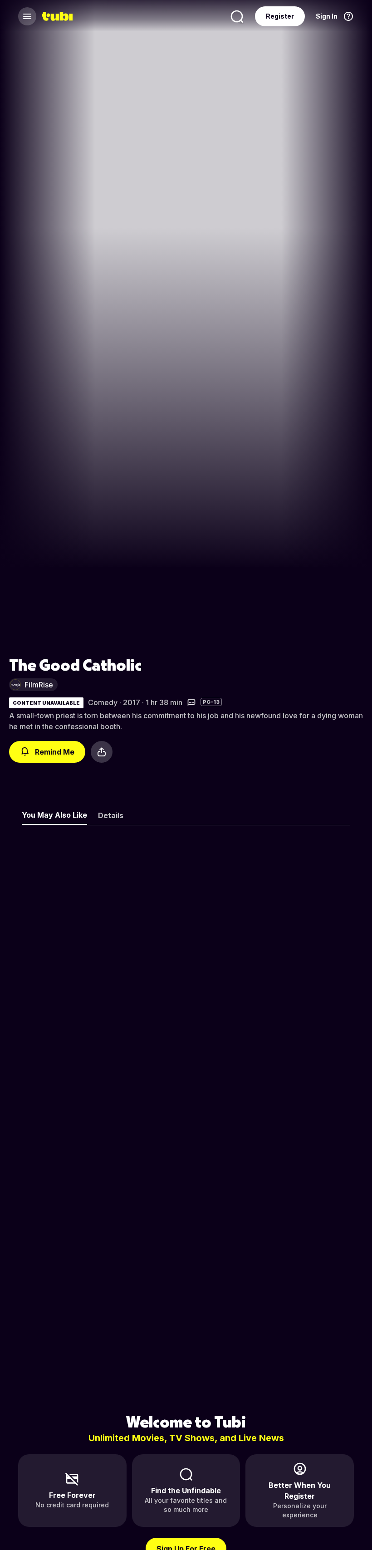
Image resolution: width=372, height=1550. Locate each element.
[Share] (102, 752)
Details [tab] (110, 815)
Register (280, 16)
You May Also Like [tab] (54, 814)
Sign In (327, 16)
